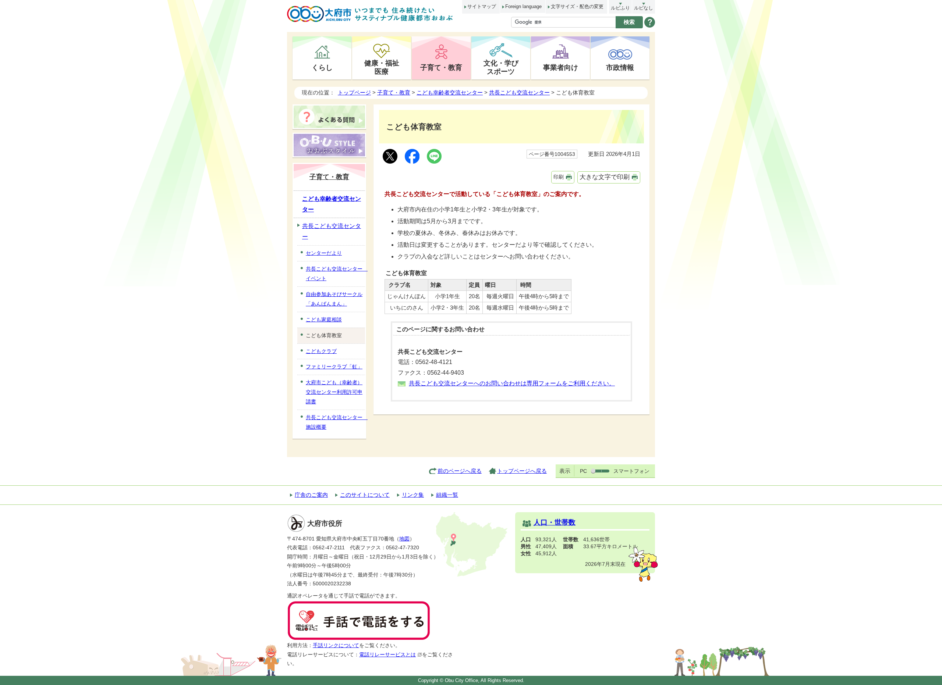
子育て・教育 (441, 67)
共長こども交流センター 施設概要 (335, 422)
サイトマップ (481, 6)
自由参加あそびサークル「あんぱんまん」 (334, 299)
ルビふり (620, 8)
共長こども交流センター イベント (335, 273)
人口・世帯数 (555, 522)
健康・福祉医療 (381, 67)
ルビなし (643, 8)
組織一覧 (447, 495)
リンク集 (413, 495)
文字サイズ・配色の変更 (577, 6)
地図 (404, 539)
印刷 (558, 177)
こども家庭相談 (324, 319)
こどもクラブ (321, 351)
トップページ (354, 92)
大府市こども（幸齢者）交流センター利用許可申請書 (334, 391)
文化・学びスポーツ (501, 67)
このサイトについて (365, 495)
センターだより (324, 253)
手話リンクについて (336, 645)
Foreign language (523, 6)
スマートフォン (631, 471)
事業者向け (560, 67)
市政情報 (620, 67)
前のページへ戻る (460, 471)
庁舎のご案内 (311, 495)
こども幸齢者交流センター (450, 92)
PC (583, 471)
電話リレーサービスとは (387, 654)
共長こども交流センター (519, 92)
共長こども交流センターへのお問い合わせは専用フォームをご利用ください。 (512, 383)
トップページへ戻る (522, 471)
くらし (322, 67)
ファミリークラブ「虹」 (334, 367)
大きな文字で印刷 (605, 177)
